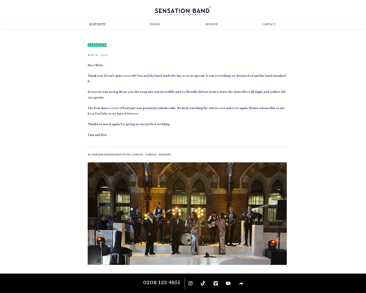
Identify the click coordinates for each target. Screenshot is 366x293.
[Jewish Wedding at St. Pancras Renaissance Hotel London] (187, 213)
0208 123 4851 (161, 282)
